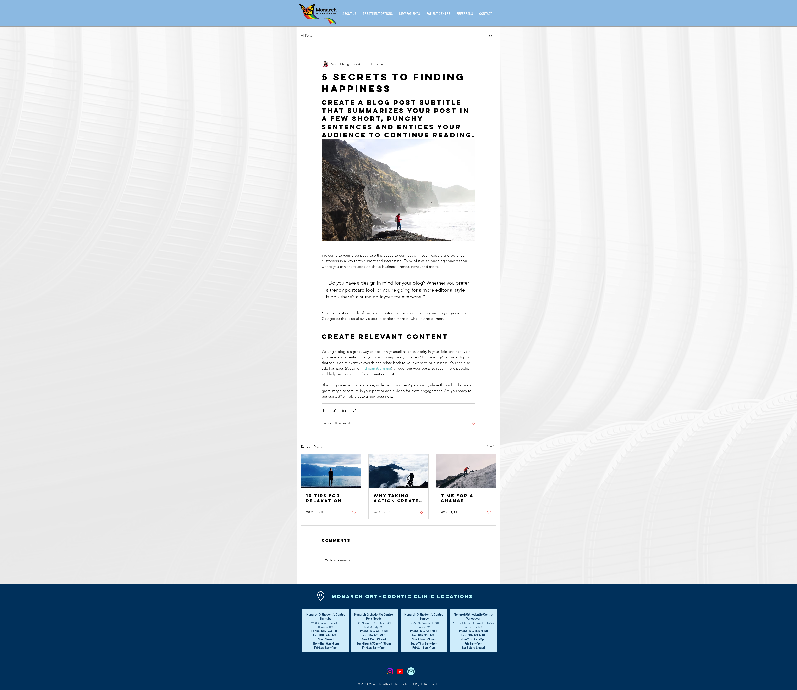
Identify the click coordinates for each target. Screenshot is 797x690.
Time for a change (457, 498)
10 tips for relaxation (324, 498)
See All (491, 446)
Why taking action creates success (398, 498)
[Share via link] (354, 410)
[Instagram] (390, 671)
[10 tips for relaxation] (331, 471)
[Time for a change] (466, 471)
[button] (349, 13)
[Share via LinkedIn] (344, 410)
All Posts (306, 35)
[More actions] (472, 64)
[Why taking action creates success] (399, 471)
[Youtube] (400, 671)
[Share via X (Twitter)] (334, 410)
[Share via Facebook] (324, 410)
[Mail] (411, 671)
